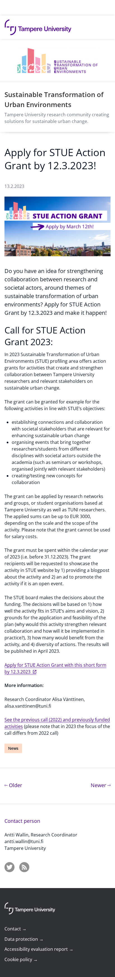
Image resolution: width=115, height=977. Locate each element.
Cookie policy (21, 959)
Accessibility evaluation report (38, 949)
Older (15, 785)
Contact (15, 929)
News (13, 748)
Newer (101, 785)
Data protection (24, 939)
